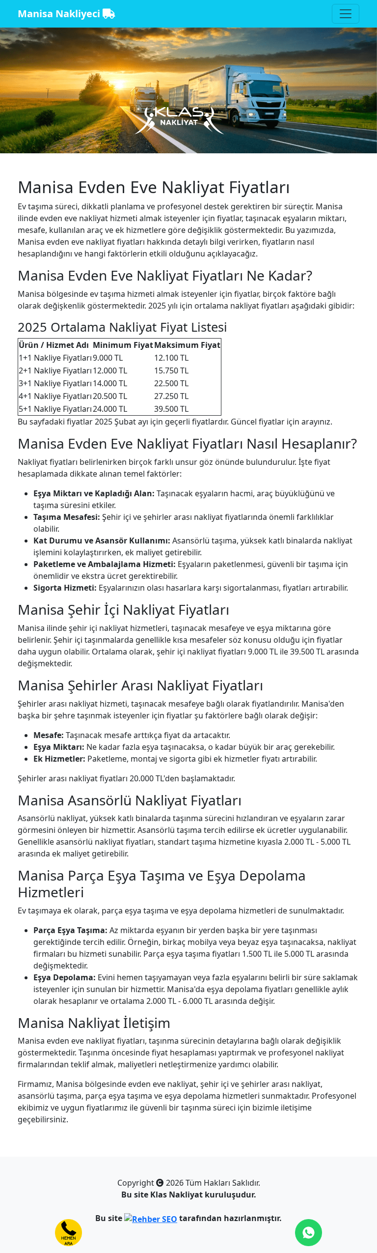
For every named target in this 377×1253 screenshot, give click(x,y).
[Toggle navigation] (345, 14)
